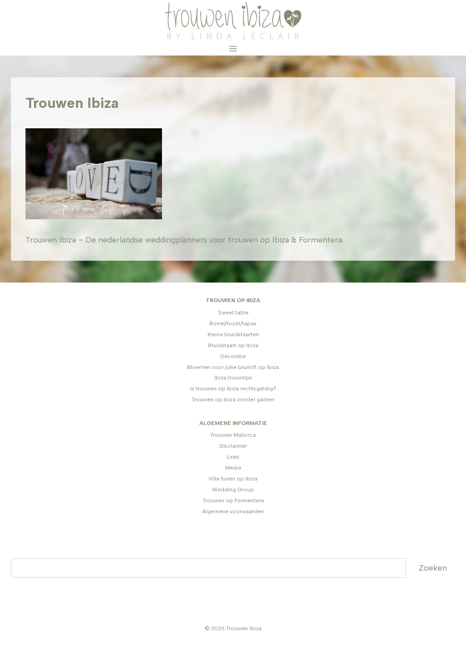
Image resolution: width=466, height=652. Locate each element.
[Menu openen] (233, 48)
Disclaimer (233, 446)
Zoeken (433, 568)
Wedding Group (233, 489)
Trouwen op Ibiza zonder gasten (233, 399)
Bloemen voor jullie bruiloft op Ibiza (233, 367)
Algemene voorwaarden (233, 511)
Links (233, 457)
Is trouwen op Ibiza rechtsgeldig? (233, 388)
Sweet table (233, 312)
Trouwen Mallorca (233, 435)
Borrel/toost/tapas (233, 323)
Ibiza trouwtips (233, 377)
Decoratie (233, 356)
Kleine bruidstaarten (233, 334)
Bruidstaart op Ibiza (233, 345)
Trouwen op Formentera (233, 500)
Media (233, 468)
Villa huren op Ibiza (233, 478)
